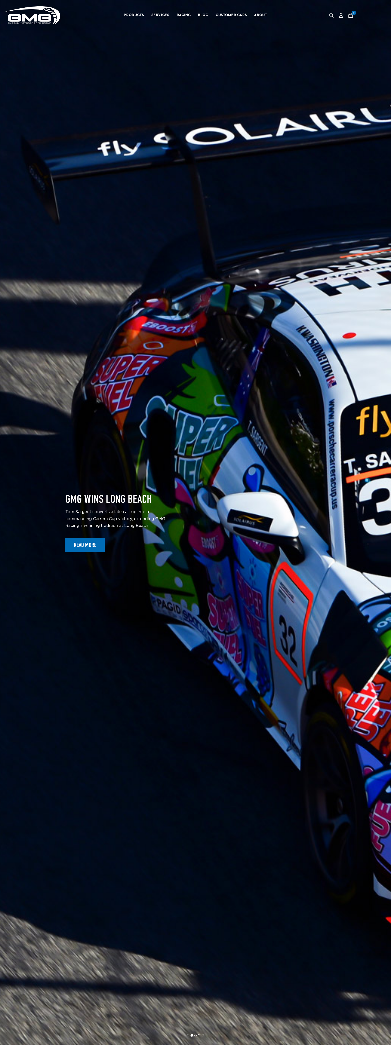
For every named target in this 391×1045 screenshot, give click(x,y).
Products (134, 15)
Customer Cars (231, 15)
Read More (85, 561)
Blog (203, 15)
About (260, 15)
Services (160, 15)
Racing (184, 15)
